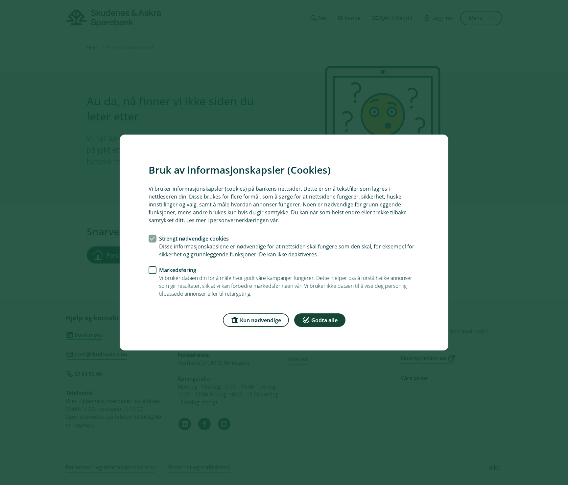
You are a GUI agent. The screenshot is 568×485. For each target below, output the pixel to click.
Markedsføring (177, 270)
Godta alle (324, 320)
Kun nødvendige (260, 320)
